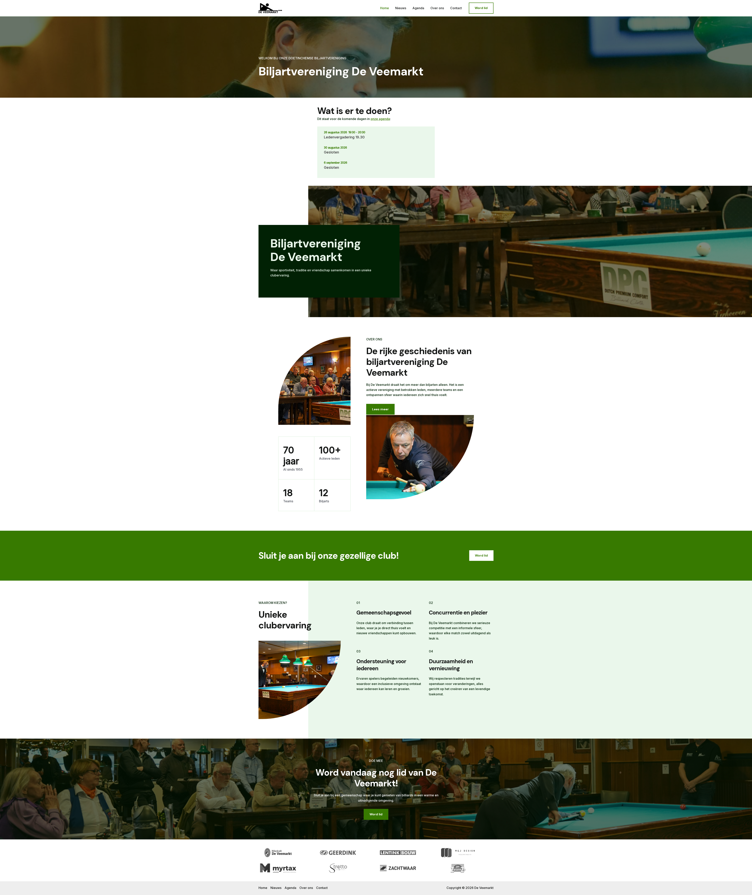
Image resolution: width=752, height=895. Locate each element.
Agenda (418, 8)
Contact (456, 8)
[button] (481, 8)
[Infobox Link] (329, 261)
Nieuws (400, 8)
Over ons (437, 8)
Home (384, 8)
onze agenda (380, 119)
